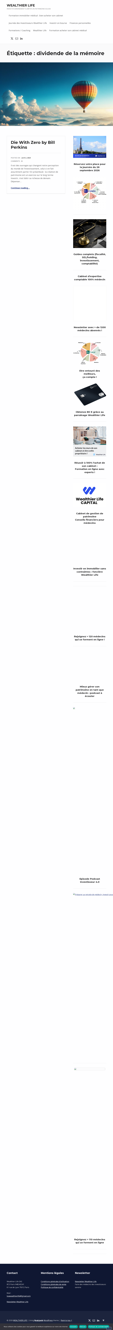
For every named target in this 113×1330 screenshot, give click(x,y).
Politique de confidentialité (98, 1326)
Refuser (83, 1326)
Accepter (73, 1326)
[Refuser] (108, 1328)
